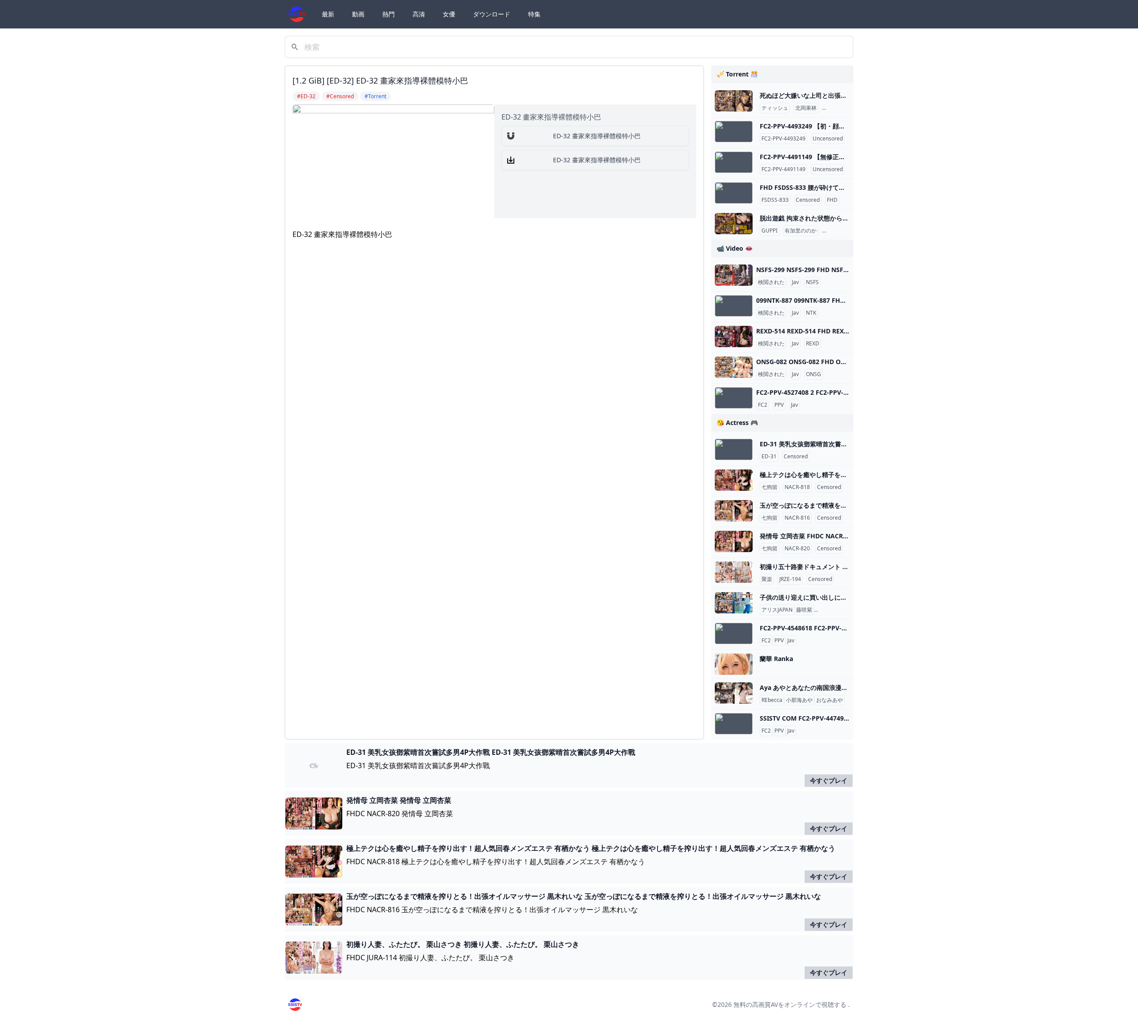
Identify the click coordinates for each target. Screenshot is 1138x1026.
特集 (534, 14)
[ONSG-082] (734, 367)
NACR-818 (797, 487)
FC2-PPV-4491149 (783, 169)
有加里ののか (801, 230)
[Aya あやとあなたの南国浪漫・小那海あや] (734, 693)
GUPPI (769, 230)
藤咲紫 (804, 609)
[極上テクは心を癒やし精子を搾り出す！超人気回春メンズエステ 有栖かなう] (734, 480)
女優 (449, 14)
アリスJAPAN (777, 609)
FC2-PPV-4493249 (783, 138)
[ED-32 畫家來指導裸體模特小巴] (510, 136)
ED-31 (769, 456)
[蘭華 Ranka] (734, 664)
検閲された (771, 282)
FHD (832, 200)
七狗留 (769, 487)
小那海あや (799, 700)
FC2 (762, 405)
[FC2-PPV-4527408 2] (734, 398)
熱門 (388, 14)
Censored (808, 200)
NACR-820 (797, 548)
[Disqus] (494, 365)
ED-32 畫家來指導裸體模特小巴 (597, 136)
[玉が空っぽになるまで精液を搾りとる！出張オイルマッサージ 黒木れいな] (734, 510)
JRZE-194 (790, 579)
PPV (779, 405)
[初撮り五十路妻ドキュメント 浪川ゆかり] (734, 572)
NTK (811, 313)
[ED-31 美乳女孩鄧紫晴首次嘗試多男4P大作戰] (734, 449)
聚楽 (766, 579)
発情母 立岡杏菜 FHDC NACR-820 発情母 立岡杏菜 (831, 536)
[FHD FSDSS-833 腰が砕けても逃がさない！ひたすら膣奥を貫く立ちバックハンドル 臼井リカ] (734, 193)
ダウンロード (491, 14)
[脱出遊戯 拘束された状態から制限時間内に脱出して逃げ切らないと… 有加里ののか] (734, 223)
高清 (419, 14)
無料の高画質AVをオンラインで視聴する (790, 1004)
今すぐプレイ (828, 780)
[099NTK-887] (734, 306)
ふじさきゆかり (834, 609)
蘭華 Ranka (776, 658)
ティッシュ (774, 108)
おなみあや (829, 700)
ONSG (813, 374)
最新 (328, 14)
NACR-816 (797, 517)
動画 (358, 14)
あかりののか (840, 230)
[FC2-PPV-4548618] (734, 633)
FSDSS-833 (775, 200)
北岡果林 (806, 108)
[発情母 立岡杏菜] (734, 541)
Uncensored (828, 138)
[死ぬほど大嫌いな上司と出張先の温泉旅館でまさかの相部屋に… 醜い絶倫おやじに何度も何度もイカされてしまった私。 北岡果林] (734, 101)
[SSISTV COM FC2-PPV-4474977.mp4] (734, 723)
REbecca (771, 700)
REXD (812, 343)
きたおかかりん (842, 108)
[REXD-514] (734, 336)
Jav (795, 282)
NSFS (812, 282)
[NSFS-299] (734, 275)
